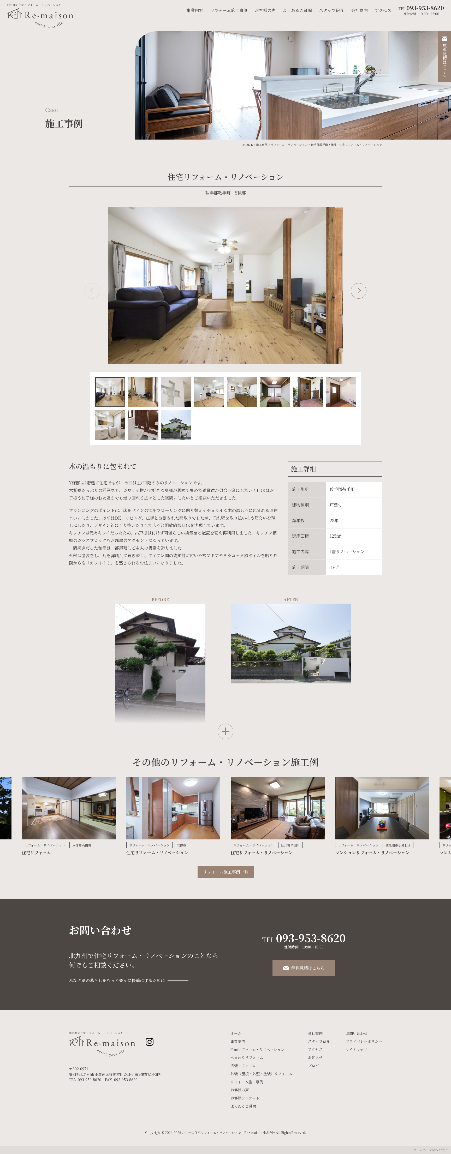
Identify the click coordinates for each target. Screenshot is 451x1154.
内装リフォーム (243, 1065)
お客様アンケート (244, 1098)
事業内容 (195, 10)
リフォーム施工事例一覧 (225, 872)
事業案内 (237, 1041)
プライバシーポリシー (364, 1041)
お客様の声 (265, 10)
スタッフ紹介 (331, 10)
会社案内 (359, 10)
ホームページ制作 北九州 (430, 1149)
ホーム (235, 1033)
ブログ (313, 1065)
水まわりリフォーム (246, 1057)
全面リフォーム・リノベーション (257, 1049)
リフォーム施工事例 (229, 10)
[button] (92, 291)
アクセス (383, 10)
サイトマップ (356, 1049)
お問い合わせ (356, 1033)
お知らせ (315, 1057)
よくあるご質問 (297, 10)
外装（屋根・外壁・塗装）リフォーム (261, 1073)
